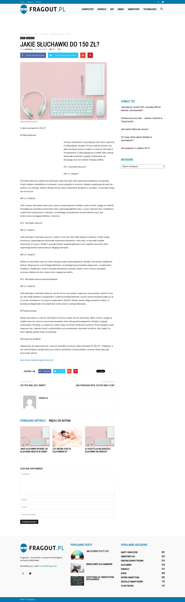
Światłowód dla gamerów (99, 564)
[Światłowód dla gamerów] (77, 568)
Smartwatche (128, 556)
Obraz (121, 9)
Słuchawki (30, 38)
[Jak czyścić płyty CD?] (77, 555)
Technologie (149, 9)
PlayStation (127, 586)
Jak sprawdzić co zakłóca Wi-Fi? (135, 148)
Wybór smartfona (130, 577)
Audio (23, 38)
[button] (161, 9)
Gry (112, 9)
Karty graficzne (129, 552)
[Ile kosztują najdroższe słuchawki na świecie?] (99, 436)
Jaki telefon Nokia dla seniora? (134, 129)
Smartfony (133, 9)
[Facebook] (158, 2)
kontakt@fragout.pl (48, 566)
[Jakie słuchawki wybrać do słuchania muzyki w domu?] (35, 436)
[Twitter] (163, 2)
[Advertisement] (92, 24)
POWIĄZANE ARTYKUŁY (33, 420)
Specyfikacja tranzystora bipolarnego (100, 578)
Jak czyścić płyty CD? (97, 551)
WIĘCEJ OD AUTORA (60, 420)
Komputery (88, 9)
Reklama (30, 2)
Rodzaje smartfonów (132, 581)
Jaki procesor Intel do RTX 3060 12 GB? (95, 385)
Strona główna (25, 34)
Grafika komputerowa (132, 560)
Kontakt (38, 2)
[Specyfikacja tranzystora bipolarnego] (77, 581)
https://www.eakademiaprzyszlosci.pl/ (36, 360)
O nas (22, 2)
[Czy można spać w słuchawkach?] (67, 436)
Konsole (102, 9)
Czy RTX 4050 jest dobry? (33, 385)
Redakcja (29, 49)
